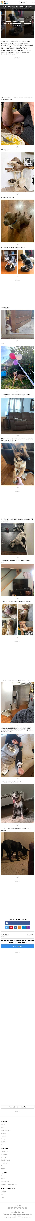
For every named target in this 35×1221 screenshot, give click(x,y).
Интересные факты (6, 1130)
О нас (2, 1176)
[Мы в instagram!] (17, 1208)
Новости (3, 1124)
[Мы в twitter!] (15, 1208)
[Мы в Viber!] (23, 1208)
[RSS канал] (26, 1208)
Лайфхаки (3, 1141)
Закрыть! (27, 9)
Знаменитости (4, 1163)
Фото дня (3, 1133)
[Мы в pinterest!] (20, 1208)
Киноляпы (3, 1157)
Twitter (2, 1197)
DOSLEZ (17, 1205)
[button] (17, 923)
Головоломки (4, 1151)
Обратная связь (5, 1181)
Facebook (3, 1191)
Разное (3, 1168)
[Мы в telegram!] (12, 1208)
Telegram (3, 1194)
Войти (23, 2)
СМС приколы (4, 1154)
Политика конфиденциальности (9, 1184)
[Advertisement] (17, 76)
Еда (2, 1144)
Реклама (3, 1178)
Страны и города (5, 1160)
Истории (3, 1127)
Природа (3, 1139)
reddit (17, 146)
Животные (4, 1136)
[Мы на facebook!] (9, 1208)
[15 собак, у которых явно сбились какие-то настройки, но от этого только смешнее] (28, 927)
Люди (2, 1165)
